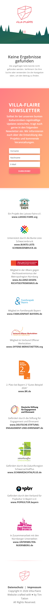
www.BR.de (24, 391)
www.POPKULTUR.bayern (25, 502)
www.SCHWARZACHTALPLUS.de (24, 472)
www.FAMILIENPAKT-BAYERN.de (24, 313)
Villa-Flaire (35, 591)
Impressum (34, 587)
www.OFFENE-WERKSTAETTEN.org (24, 346)
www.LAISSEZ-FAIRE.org (24, 216)
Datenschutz (15, 587)
